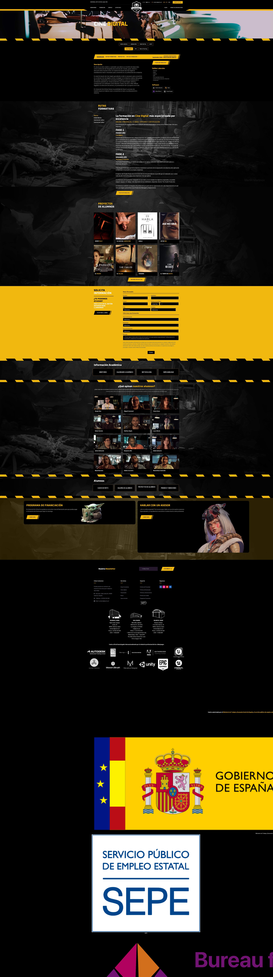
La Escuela (118, 7)
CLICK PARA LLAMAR (102, 312)
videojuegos (123, 44)
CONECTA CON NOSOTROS (176, 7)
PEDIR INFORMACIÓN (160, 62)
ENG (169, 2)
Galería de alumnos (125, 488)
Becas (122, 595)
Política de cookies (144, 595)
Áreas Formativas (125, 587)
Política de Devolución (145, 589)
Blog (166, 7)
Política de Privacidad (145, 587)
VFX (136, 48)
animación (134, 44)
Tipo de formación (131, 56)
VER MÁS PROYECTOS (136, 279)
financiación (123, 592)
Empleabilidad (168, 372)
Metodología (147, 372)
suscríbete (167, 568)
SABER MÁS (32, 517)
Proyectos (121, 56)
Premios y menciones (168, 488)
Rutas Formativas (111, 56)
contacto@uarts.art (158, 2)
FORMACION (102, 7)
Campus (110, 7)
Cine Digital (143, 44)
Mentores (103, 372)
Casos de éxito (124, 598)
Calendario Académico (125, 372)
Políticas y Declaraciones (146, 592)
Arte (150, 44)
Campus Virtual (177, 2)
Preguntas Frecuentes (145, 598)
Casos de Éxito (103, 488)
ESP (166, 2)
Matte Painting (143, 48)
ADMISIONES (93, 7)
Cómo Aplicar (124, 589)
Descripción (100, 56)
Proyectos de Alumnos (146, 487)
